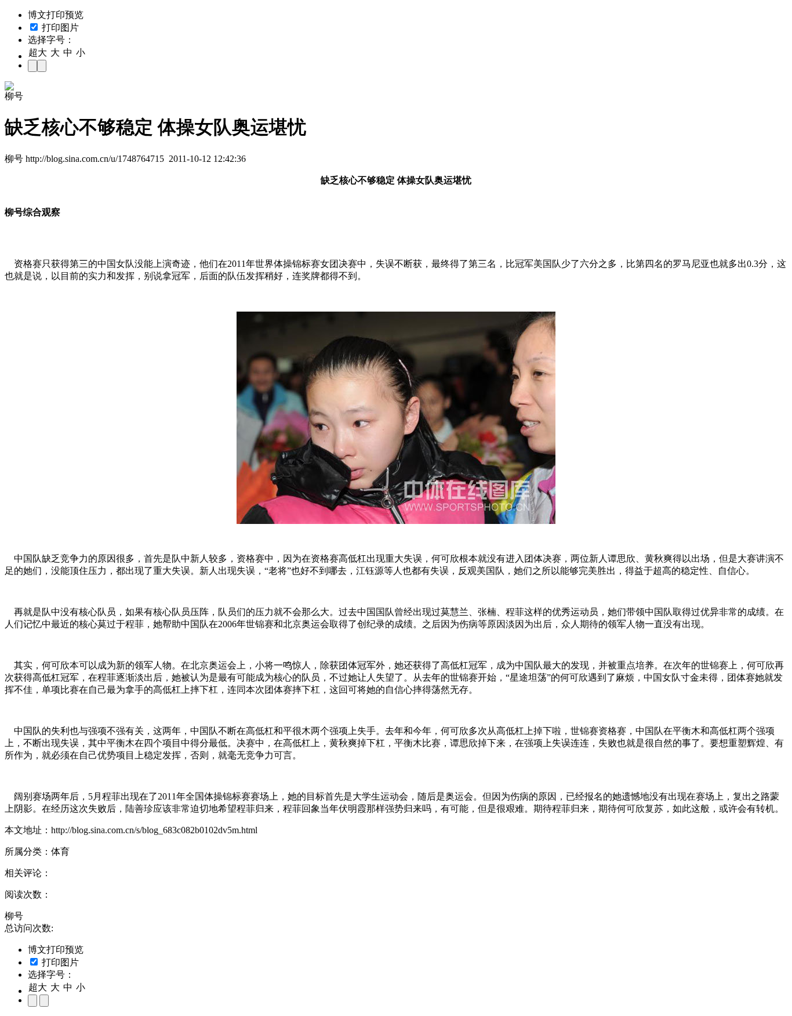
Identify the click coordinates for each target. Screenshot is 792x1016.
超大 (37, 52)
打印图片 (59, 27)
